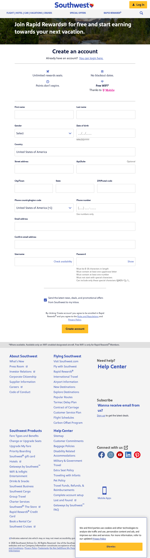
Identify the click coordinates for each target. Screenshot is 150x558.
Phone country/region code (28, 200)
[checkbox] (75, 300)
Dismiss (111, 546)
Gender (18, 125)
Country (18, 144)
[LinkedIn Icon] (128, 455)
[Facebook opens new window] (101, 455)
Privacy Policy (74, 319)
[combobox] (44, 133)
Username (19, 254)
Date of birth (82, 125)
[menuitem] (33, 13)
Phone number (83, 200)
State (58, 181)
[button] (75, 4)
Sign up (101, 415)
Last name (81, 107)
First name (20, 107)
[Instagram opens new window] (110, 455)
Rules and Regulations (88, 316)
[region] (111, 537)
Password (81, 254)
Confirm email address (25, 237)
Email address (21, 219)
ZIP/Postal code (104, 181)
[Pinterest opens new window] (137, 455)
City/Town (19, 181)
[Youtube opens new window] (119, 455)
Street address (21, 161)
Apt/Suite (80, 161)
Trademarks (43, 548)
